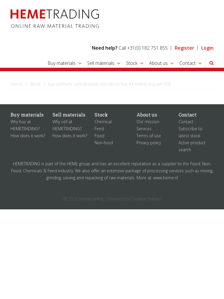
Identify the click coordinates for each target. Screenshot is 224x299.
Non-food (103, 142)
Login (207, 48)
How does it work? (27, 135)
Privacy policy (148, 142)
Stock (131, 63)
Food (99, 135)
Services (144, 128)
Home (16, 84)
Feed (99, 128)
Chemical (103, 121)
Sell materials (100, 63)
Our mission (147, 121)
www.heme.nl (165, 177)
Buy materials (62, 63)
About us (158, 63)
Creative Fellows (146, 198)
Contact (187, 63)
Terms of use (148, 135)
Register (184, 48)
